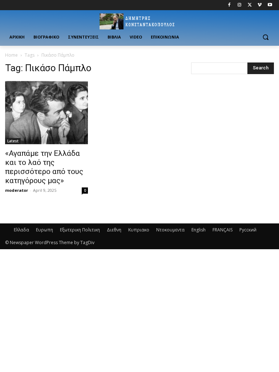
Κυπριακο (138, 230)
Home (11, 55)
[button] (265, 37)
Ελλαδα (21, 230)
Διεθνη (114, 230)
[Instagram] (239, 5)
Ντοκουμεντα (170, 230)
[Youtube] (270, 5)
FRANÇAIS (222, 230)
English (198, 230)
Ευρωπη (44, 230)
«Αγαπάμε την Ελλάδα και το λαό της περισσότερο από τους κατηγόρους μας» (44, 167)
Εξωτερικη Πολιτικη (80, 230)
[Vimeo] (259, 5)
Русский (247, 230)
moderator (16, 190)
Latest (13, 140)
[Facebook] (229, 5)
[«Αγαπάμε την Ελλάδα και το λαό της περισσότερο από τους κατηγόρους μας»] (46, 112)
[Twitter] (250, 5)
